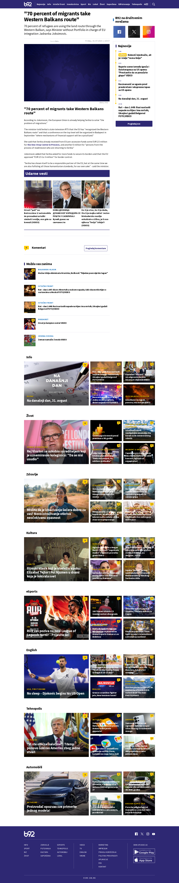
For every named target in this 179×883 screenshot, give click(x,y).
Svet (127, 371)
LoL (28, 626)
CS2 (94, 608)
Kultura (44, 852)
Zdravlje (45, 845)
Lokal (60, 856)
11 (33, 303)
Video (82, 845)
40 (33, 337)
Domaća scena (99, 625)
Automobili (62, 852)
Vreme (82, 856)
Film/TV (31, 564)
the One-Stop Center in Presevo (43, 144)
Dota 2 (128, 628)
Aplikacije (103, 859)
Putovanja (46, 848)
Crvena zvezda (45, 336)
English (129, 661)
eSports (61, 845)
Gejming (129, 742)
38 (33, 270)
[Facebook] (119, 32)
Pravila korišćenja (107, 852)
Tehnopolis (62, 848)
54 (33, 320)
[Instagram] (149, 32)
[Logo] (28, 4)
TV (81, 848)
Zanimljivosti (99, 778)
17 (152, 445)
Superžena (45, 856)
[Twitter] (134, 32)
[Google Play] (144, 852)
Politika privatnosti (108, 856)
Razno (30, 396)
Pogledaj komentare (96, 248)
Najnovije (41, 4)
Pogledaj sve (134, 123)
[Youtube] (153, 834)
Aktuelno (130, 566)
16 (119, 445)
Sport (27, 848)
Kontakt (102, 867)
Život (26, 856)
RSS (100, 863)
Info (26, 845)
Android (129, 719)
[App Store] (144, 859)
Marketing (103, 845)
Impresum (103, 848)
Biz (25, 852)
